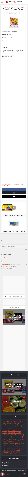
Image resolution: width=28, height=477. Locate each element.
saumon (13, 450)
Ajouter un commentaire (14, 405)
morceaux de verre (14, 439)
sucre (13, 452)
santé (20, 448)
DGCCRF (15, 428)
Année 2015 (12, 7)
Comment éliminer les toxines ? (14, 402)
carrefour (21, 423)
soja (18, 450)
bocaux (9, 423)
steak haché (6, 452)
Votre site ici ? (5, 465)
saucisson (6, 450)
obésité (22, 439)
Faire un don (12, 473)
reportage (16, 446)
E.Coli (14, 430)
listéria (20, 437)
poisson (12, 443)
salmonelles (14, 448)
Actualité (6, 7)
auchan (22, 421)
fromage (19, 430)
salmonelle (6, 448)
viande (18, 452)
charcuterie (11, 425)
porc (18, 443)
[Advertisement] (14, 120)
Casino (5, 425)
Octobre (18, 7)
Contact (8, 474)
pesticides (6, 443)
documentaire (7, 430)
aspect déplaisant (7, 184)
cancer (14, 423)
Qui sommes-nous (5, 473)
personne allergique (13, 441)
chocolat (19, 425)
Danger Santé (5, 462)
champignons (16, 184)
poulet (22, 443)
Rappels (22, 7)
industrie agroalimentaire (15, 432)
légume (5, 439)
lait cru (15, 437)
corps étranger (7, 428)
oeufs (5, 441)
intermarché (6, 434)
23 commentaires (14, 389)
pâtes (5, 446)
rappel (10, 446)
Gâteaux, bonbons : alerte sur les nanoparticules (14, 316)
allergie (16, 421)
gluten (5, 432)
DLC (20, 428)
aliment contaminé (8, 421)
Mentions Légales (20, 473)
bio (4, 423)
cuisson (22, 184)
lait (10, 437)
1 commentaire (18, 12)
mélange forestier (7, 185)
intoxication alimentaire (17, 434)
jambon (5, 437)
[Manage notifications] (24, 474)
